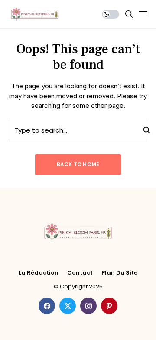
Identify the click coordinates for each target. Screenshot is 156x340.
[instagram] (88, 306)
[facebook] (47, 306)
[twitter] (67, 306)
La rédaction (38, 272)
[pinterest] (109, 306)
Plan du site (119, 272)
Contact (80, 272)
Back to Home (78, 164)
